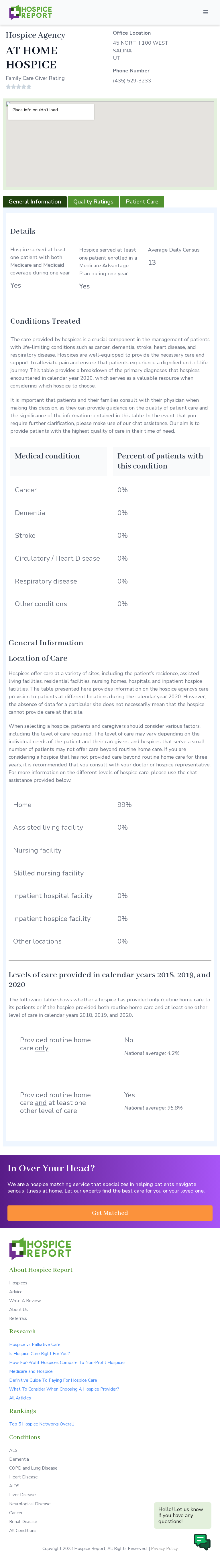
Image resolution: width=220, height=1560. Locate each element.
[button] (110, 1213)
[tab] (35, 201)
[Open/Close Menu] (206, 12)
